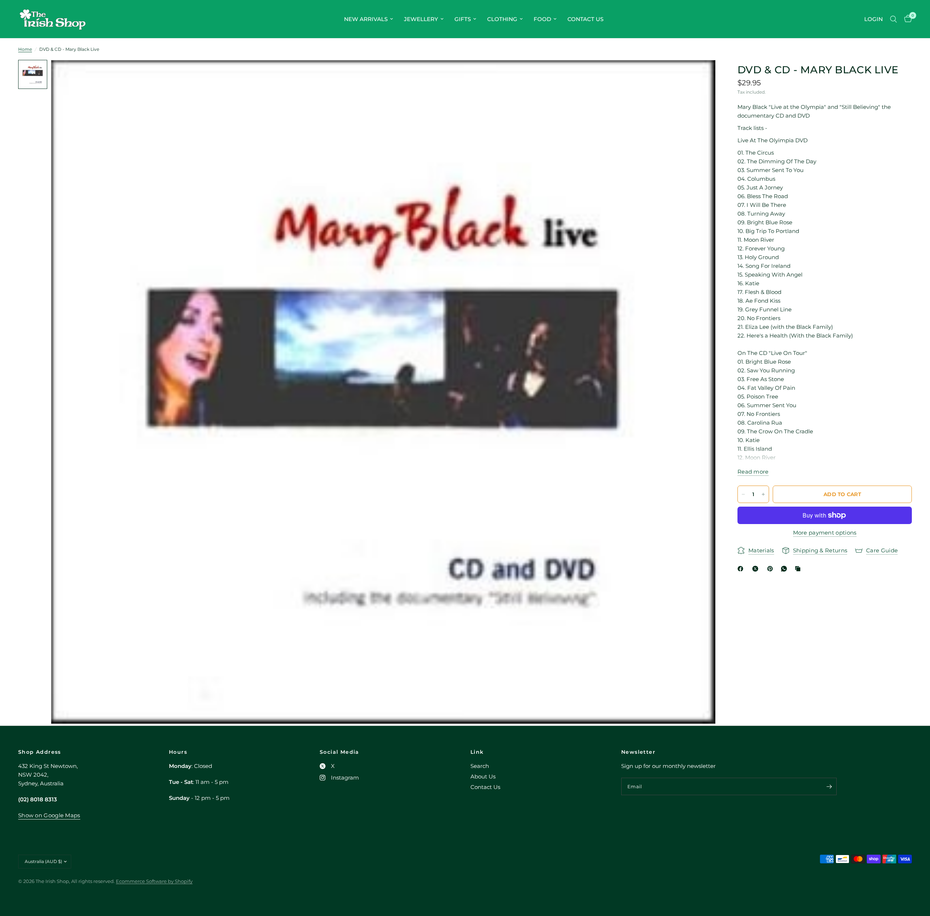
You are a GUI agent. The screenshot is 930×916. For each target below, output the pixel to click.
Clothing (502, 19)
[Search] (893, 19)
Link (477, 752)
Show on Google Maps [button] (49, 815)
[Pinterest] (771, 568)
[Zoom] (700, 75)
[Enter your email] (829, 786)
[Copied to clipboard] (799, 568)
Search (479, 765)
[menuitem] (369, 19)
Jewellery (421, 19)
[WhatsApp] (785, 568)
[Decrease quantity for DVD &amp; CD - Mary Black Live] (743, 494)
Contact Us (585, 19)
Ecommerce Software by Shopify (154, 881)
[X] (756, 568)
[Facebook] (741, 568)
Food (542, 19)
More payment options (825, 532)
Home (25, 49)
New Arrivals (366, 19)
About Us (483, 776)
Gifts (462, 19)
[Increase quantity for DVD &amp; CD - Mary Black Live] (763, 494)
